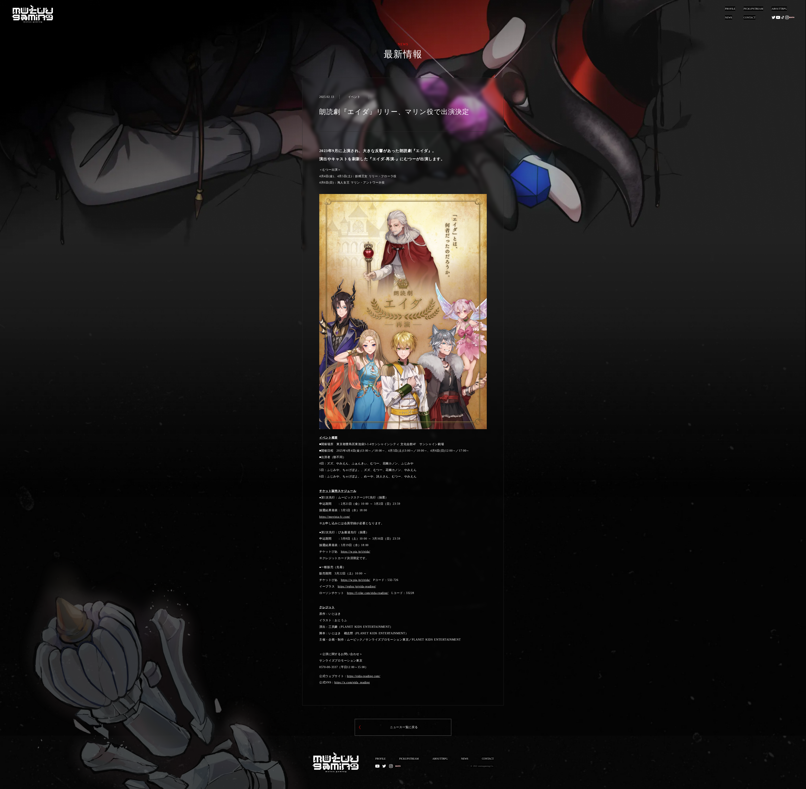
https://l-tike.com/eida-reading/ (367, 593)
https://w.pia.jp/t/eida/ (355, 551)
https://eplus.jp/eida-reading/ (357, 586)
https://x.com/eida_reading (352, 682)
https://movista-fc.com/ (334, 516)
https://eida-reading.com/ (363, 676)
